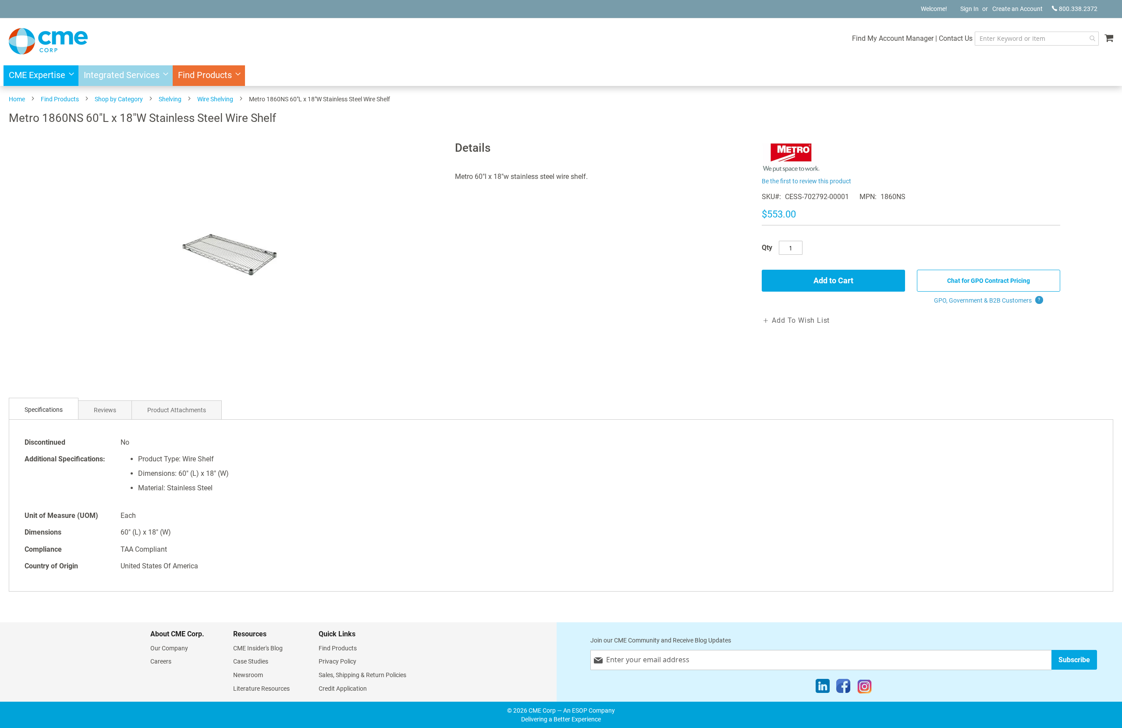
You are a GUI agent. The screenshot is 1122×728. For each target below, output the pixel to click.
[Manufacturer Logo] (791, 170)
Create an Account (1017, 8)
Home (17, 99)
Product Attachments (176, 410)
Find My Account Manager (893, 38)
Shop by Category (119, 99)
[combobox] (1037, 39)
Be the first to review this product (806, 181)
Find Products (60, 99)
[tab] (43, 409)
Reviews (105, 410)
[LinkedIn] (823, 688)
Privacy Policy (337, 661)
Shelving (170, 99)
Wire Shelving (215, 99)
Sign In (969, 8)
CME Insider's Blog (258, 648)
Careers (160, 661)
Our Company (169, 648)
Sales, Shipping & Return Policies (362, 674)
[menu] (561, 75)
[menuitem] (39, 75)
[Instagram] (864, 688)
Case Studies (250, 661)
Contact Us (956, 38)
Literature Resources (261, 688)
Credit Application (343, 688)
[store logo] (48, 41)
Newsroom (248, 674)
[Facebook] (843, 688)
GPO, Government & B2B (987, 300)
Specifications (44, 409)
